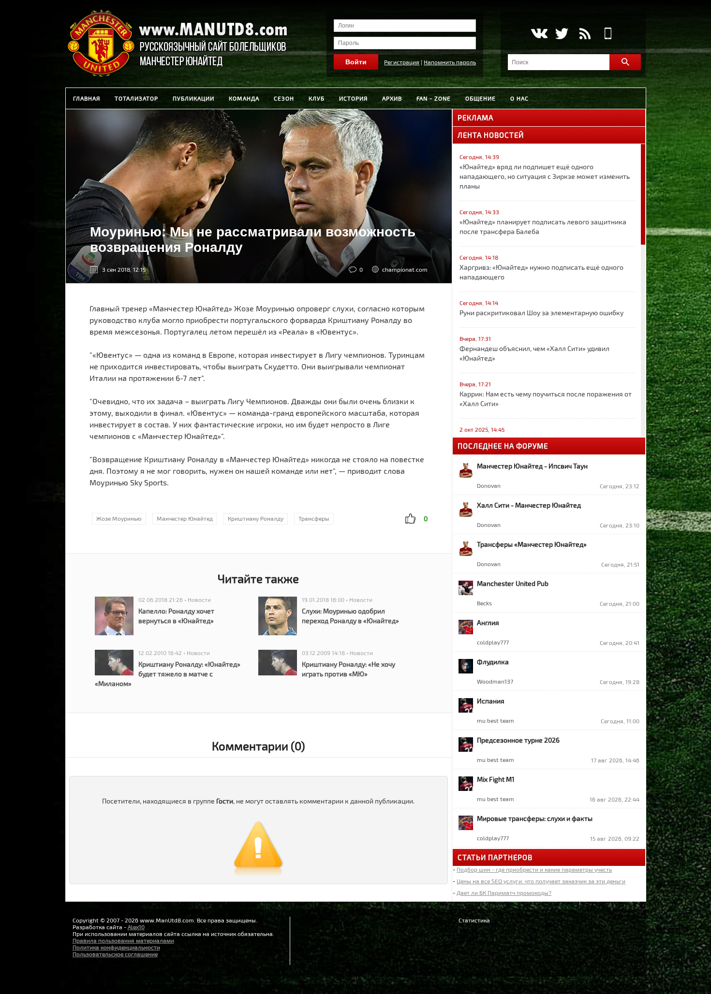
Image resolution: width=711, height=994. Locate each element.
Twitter (562, 33)
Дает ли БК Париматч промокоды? (504, 892)
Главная (86, 98)
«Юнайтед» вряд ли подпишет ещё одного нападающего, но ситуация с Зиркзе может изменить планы (544, 176)
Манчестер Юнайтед (185, 518)
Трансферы (313, 518)
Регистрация (401, 61)
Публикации (193, 98)
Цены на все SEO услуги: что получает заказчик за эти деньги (541, 880)
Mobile (608, 33)
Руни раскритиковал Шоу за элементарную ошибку (541, 312)
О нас (519, 98)
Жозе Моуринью (119, 518)
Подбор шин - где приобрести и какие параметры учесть (534, 869)
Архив (392, 98)
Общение (480, 98)
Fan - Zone (433, 98)
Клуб (317, 98)
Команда (244, 98)
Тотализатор (136, 98)
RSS (585, 33)
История (353, 98)
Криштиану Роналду (255, 518)
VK (538, 33)
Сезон (284, 98)
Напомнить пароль (450, 61)
